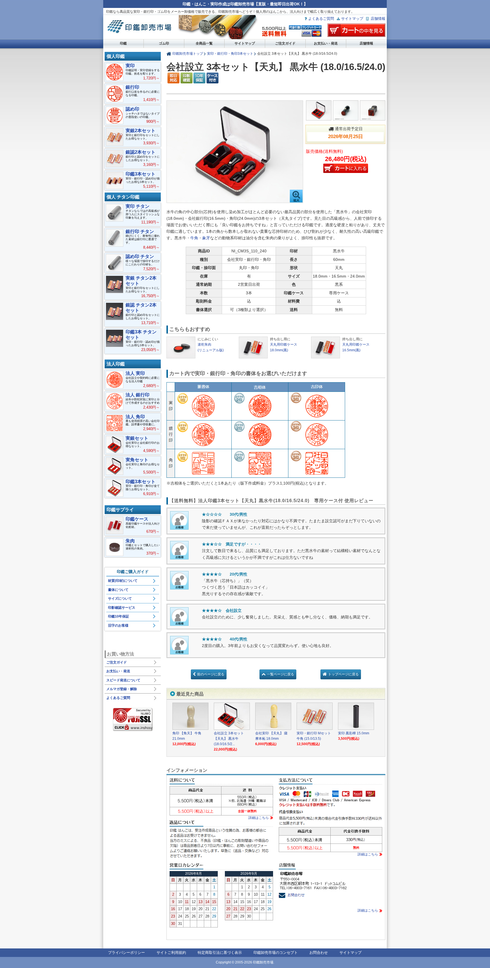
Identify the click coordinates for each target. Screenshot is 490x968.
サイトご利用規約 (171, 952)
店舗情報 (378, 18)
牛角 (194, 238)
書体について (118, 589)
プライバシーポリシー (126, 952)
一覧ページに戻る (280, 674)
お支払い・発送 (326, 43)
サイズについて (120, 598)
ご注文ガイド (285, 43)
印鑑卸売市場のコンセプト (276, 952)
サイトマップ (352, 18)
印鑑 (123, 43)
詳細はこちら (258, 817)
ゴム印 (164, 43)
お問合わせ (318, 952)
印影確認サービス (121, 607)
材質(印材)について (123, 580)
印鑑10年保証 (118, 616)
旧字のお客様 (118, 625)
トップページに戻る (343, 674)
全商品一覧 (204, 43)
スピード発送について (123, 680)
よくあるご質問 (321, 18)
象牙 (206, 238)
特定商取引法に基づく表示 (220, 952)
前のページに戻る (210, 674)
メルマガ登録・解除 (121, 689)
